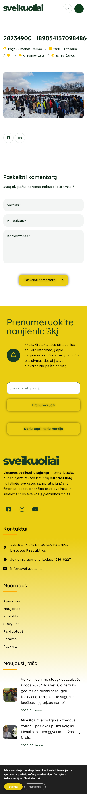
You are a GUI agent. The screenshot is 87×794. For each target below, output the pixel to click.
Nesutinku (35, 786)
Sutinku (13, 786)
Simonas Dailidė (30, 49)
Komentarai (34, 55)
